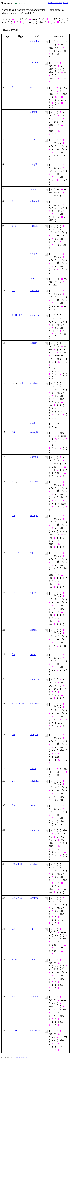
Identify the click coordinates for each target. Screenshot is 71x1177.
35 (13, 996)
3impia (34, 996)
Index (65, 2)
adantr (33, 111)
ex (31, 87)
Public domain (21, 1057)
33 (13, 928)
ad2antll (34, 201)
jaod (32, 959)
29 (13, 805)
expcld (34, 225)
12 (20, 315)
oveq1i (34, 432)
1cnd (33, 139)
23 (13, 654)
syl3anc (34, 383)
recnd (33, 654)
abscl (33, 768)
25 (23, 703)
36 (16, 1030)
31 (24, 864)
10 (16, 315)
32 (21, 897)
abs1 (32, 423)
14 (23, 383)
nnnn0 (33, 188)
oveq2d (34, 515)
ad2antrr (34, 780)
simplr (33, 253)
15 (13, 592)
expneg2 (35, 679)
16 (13, 432)
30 (13, 864)
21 (17, 592)
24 (16, 703)
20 (17, 552)
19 (13, 515)
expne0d (35, 315)
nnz (32, 278)
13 (19, 383)
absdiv (33, 342)
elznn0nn (35, 41)
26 (13, 734)
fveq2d (34, 734)
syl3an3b (35, 1030)
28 (13, 780)
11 (13, 290)
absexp (34, 62)
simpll (33, 164)
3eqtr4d (34, 897)
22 (13, 897)
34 (16, 959)
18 (19, 481)
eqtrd (33, 592)
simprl (33, 629)
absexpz (20, 3)
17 (13, 552)
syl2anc (34, 481)
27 (17, 897)
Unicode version (55, 2)
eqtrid (33, 552)
